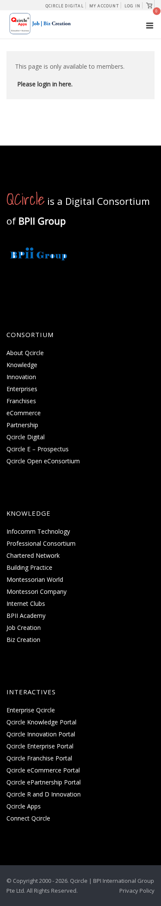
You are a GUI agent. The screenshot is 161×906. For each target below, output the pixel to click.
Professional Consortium (41, 543)
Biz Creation (23, 639)
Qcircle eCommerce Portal (43, 770)
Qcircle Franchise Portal (39, 758)
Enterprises (21, 389)
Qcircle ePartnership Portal (43, 782)
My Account (104, 6)
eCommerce (23, 413)
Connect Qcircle (28, 818)
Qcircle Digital (65, 6)
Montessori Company (36, 591)
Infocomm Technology (38, 531)
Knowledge (21, 365)
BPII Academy (26, 615)
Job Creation (23, 627)
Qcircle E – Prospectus (37, 449)
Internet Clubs (25, 603)
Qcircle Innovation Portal (40, 734)
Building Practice (29, 567)
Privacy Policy (137, 890)
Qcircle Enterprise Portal (39, 746)
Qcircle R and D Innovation (43, 794)
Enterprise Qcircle (30, 710)
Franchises (21, 401)
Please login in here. (45, 84)
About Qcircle (25, 353)
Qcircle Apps (23, 806)
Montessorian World (34, 579)
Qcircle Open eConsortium (43, 461)
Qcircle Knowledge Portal (41, 722)
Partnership (22, 425)
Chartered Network (33, 555)
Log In (132, 6)
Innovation (21, 377)
